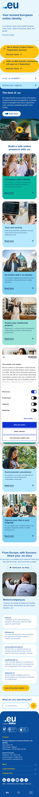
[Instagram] (8, 780)
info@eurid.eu (18, 757)
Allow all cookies (19, 425)
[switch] (34, 398)
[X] (26, 780)
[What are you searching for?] (33, 706)
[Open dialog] (19, 176)
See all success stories (15, 688)
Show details (28, 418)
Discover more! (12, 55)
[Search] (18, 792)
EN (7, 792)
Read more (13, 114)
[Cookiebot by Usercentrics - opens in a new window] (28, 357)
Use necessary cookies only (19, 438)
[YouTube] (17, 780)
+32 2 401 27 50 (15, 755)
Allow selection (19, 431)
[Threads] (22, 780)
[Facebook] (13, 780)
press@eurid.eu (17, 759)
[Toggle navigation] (31, 792)
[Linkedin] (4, 780)
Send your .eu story (20, 568)
